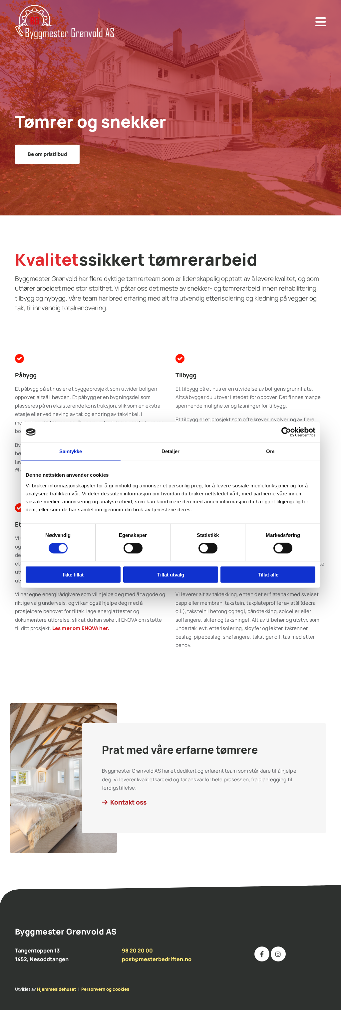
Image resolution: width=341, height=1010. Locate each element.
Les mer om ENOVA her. (80, 628)
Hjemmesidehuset (56, 989)
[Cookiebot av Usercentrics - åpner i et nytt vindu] (286, 432)
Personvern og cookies (105, 989)
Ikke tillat (73, 574)
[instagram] (278, 954)
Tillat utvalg (170, 574)
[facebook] (261, 954)
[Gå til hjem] (77, 22)
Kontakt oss (128, 802)
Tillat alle (268, 574)
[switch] (133, 548)
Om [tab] (270, 451)
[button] (237, 22)
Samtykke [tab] (70, 451)
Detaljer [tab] (171, 451)
